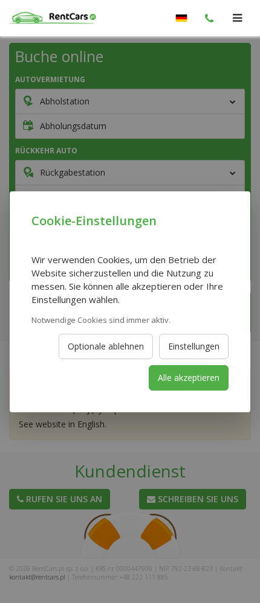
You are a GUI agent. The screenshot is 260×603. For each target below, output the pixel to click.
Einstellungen (193, 346)
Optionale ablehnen (106, 346)
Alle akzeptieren (188, 377)
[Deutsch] (181, 18)
